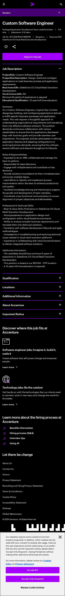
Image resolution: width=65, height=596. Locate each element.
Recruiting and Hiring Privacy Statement (22, 485)
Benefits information (21, 427)
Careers (6, 12)
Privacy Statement (11, 480)
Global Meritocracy (12, 513)
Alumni (6, 474)
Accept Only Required (33, 579)
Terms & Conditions (12, 491)
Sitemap (6, 508)
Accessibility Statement (14, 502)
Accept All (32, 570)
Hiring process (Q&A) (22, 433)
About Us (7, 463)
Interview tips (17, 438)
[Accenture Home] (32, 4)
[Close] (60, 537)
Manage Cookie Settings (32, 587)
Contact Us (8, 468)
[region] (32, 564)
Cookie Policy (9, 496)
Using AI (14, 443)
